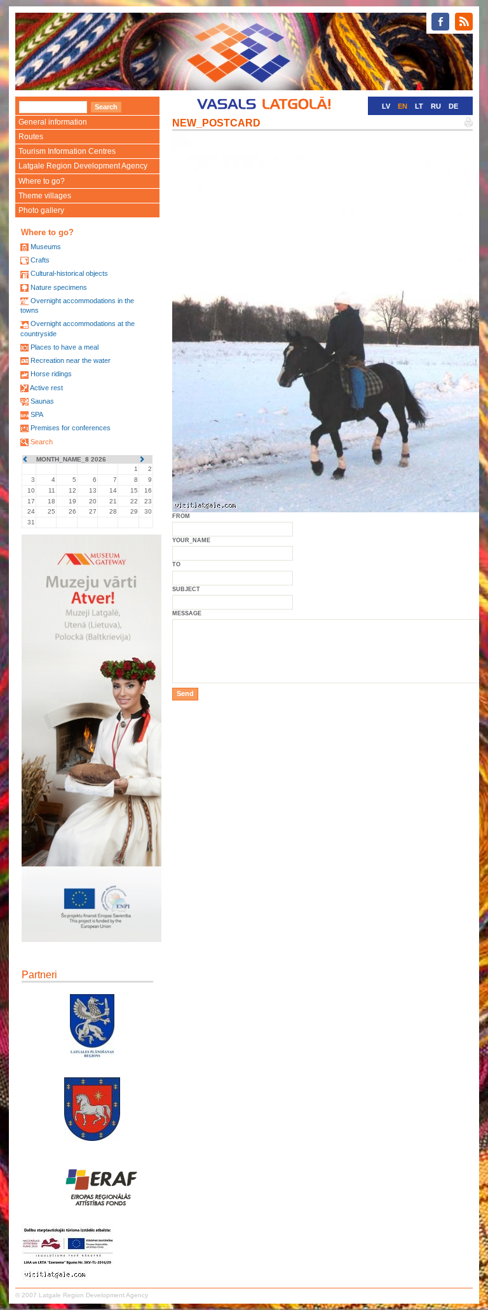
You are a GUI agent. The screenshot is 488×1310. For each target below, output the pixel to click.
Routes (30, 136)
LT (419, 106)
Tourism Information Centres (67, 151)
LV (386, 106)
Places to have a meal (64, 347)
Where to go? (41, 181)
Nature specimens (58, 287)
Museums (45, 246)
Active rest (46, 388)
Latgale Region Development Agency (82, 165)
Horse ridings (51, 374)
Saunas (42, 401)
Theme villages (44, 195)
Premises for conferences (70, 428)
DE (453, 106)
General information (52, 122)
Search (41, 442)
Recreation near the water (70, 360)
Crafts (40, 260)
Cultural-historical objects (69, 273)
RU (436, 106)
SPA (36, 414)
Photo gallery (41, 210)
